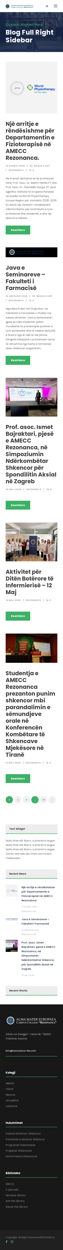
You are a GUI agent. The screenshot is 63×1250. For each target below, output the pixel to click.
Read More (18, 230)
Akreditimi (12, 1100)
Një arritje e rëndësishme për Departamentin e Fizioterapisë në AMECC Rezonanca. (30, 141)
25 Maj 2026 (13, 489)
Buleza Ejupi (42, 165)
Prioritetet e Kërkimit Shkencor (25, 1139)
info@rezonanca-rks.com (21, 1050)
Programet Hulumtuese (20, 1145)
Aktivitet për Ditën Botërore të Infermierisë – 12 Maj (29, 582)
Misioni (10, 1083)
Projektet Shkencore (19, 1151)
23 (43, 799)
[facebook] (6, 1242)
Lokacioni (11, 1106)
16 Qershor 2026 (16, 296)
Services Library (16, 1195)
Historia (10, 1095)
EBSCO (10, 1184)
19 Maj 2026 (13, 600)
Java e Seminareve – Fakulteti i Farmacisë (25, 278)
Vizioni (9, 1089)
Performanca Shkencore (21, 1156)
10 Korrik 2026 (15, 165)
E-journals (12, 1190)
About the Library (17, 1207)
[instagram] (12, 1242)
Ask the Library (15, 1201)
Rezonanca (16, 170)
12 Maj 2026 (13, 762)
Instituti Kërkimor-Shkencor (23, 1133)
